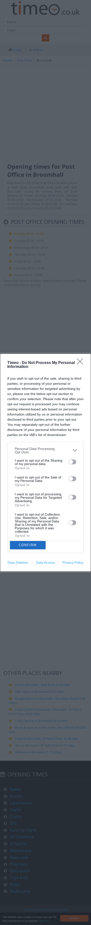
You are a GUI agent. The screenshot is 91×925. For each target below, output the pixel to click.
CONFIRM (28, 545)
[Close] (81, 363)
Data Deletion (18, 562)
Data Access (45, 562)
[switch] (72, 461)
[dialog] (45, 462)
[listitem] (45, 450)
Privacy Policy (72, 562)
